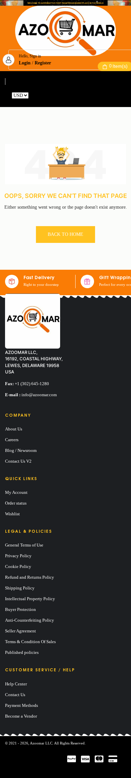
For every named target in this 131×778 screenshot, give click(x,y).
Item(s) (118, 66)
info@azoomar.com (39, 394)
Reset (35, 95)
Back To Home (65, 234)
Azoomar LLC (41, 743)
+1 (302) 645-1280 (32, 383)
